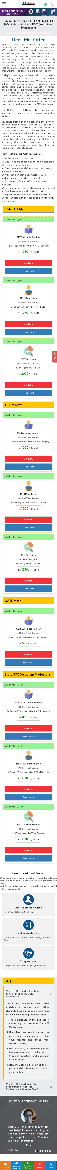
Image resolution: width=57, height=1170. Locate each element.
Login (51, 1167)
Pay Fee (39, 1167)
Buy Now (28, 263)
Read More (28, 270)
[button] (54, 356)
